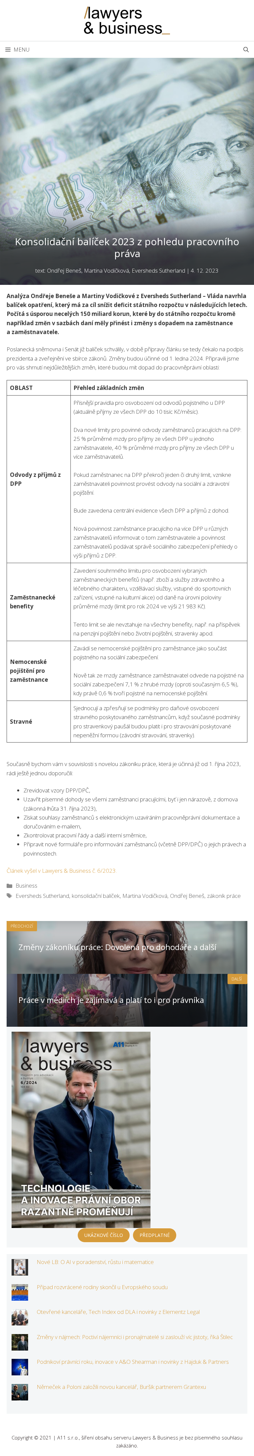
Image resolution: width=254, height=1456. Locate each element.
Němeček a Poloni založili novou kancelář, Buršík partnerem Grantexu (121, 1387)
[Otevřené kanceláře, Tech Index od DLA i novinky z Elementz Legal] (20, 1321)
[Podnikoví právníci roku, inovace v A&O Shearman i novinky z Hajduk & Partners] (20, 1371)
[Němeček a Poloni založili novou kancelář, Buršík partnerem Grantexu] (20, 1396)
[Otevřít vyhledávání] (246, 49)
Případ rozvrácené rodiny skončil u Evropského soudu (102, 1287)
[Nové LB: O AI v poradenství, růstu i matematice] (20, 1271)
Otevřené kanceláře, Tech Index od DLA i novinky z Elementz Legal (118, 1312)
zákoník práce (224, 896)
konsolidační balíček (96, 896)
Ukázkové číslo (103, 1235)
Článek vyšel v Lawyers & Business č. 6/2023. (62, 870)
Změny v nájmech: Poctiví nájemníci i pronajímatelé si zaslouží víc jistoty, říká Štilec (135, 1337)
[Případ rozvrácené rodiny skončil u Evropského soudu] (20, 1296)
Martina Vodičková (144, 896)
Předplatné (155, 1235)
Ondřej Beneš (187, 896)
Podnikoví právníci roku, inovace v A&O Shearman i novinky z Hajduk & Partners (133, 1361)
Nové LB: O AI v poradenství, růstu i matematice (95, 1262)
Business (26, 885)
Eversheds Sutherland (42, 896)
